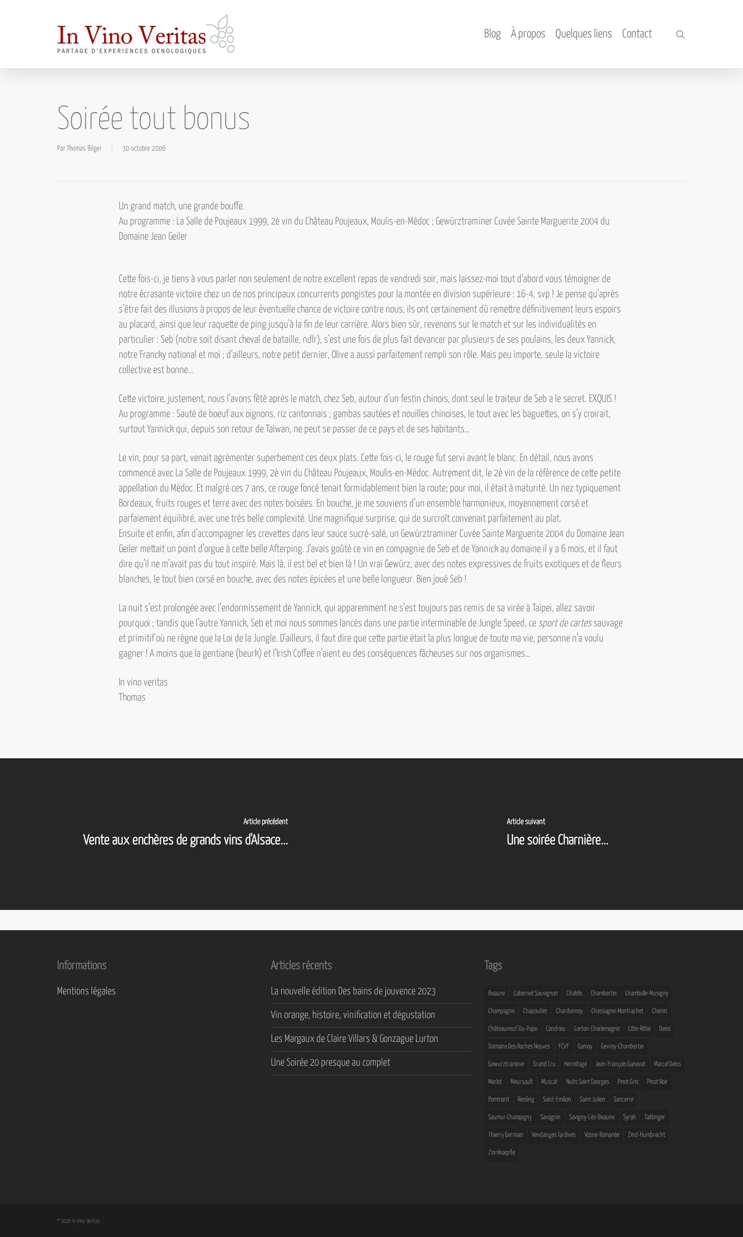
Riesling (526, 1099)
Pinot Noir (657, 1082)
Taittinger (654, 1117)
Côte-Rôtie (639, 1029)
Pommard (498, 1099)
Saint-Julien (592, 1099)
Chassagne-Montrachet (617, 1011)
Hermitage (575, 1064)
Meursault (521, 1082)
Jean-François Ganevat (620, 1064)
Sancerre (623, 1099)
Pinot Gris (628, 1082)
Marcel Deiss (667, 1064)
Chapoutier (535, 1011)
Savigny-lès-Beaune (592, 1117)
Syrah (629, 1117)
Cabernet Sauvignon (536, 993)
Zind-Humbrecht (646, 1135)
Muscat (549, 1082)
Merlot (495, 1082)
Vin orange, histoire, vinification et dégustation (353, 1015)
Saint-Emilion (557, 1099)
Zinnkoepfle (501, 1153)
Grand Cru (544, 1064)
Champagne (501, 1011)
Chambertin (604, 993)
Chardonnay (569, 1011)
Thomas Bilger (84, 148)
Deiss (665, 1029)
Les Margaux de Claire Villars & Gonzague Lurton (354, 1039)
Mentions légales (86, 991)
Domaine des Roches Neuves (519, 1046)
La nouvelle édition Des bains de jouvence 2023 (353, 991)
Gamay (585, 1046)
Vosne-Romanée (601, 1135)
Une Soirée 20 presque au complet (330, 1063)
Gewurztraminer (506, 1064)
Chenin (659, 1011)
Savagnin (550, 1117)
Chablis (574, 993)
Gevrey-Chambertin (622, 1046)
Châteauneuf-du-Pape (512, 1029)
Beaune (496, 993)
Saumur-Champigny (510, 1117)
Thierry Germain (505, 1135)
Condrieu (556, 1029)
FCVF (564, 1046)
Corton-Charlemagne (597, 1029)
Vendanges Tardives (554, 1135)
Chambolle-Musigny (646, 993)
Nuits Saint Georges (587, 1082)
